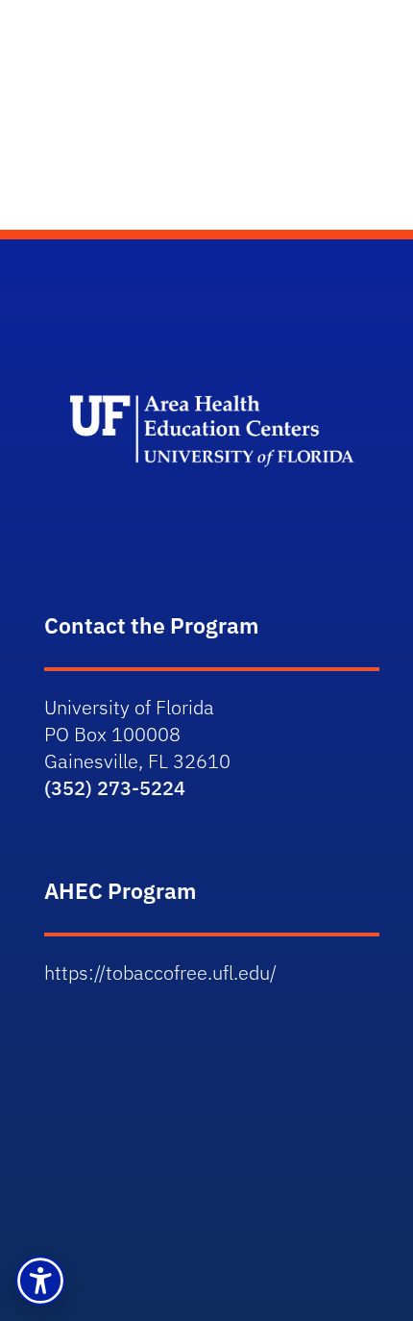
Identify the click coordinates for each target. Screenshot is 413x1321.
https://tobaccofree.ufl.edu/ (160, 972)
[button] (40, 1281)
